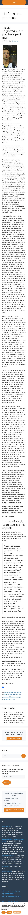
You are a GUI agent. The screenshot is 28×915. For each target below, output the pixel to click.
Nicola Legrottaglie (15, 697)
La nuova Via (6, 826)
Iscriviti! (6, 782)
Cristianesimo (13, 692)
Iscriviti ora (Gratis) (14, 738)
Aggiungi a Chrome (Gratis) (14, 810)
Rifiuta (9, 912)
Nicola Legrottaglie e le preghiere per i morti (12, 32)
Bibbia (6, 692)
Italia (19, 692)
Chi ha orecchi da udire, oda (11, 891)
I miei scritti (5, 866)
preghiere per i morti (8, 699)
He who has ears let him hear (11, 896)
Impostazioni (17, 912)
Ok (3, 912)
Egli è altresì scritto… (8, 893)
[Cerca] (23, 756)
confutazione (8, 694)
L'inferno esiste (7, 871)
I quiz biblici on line (8, 856)
